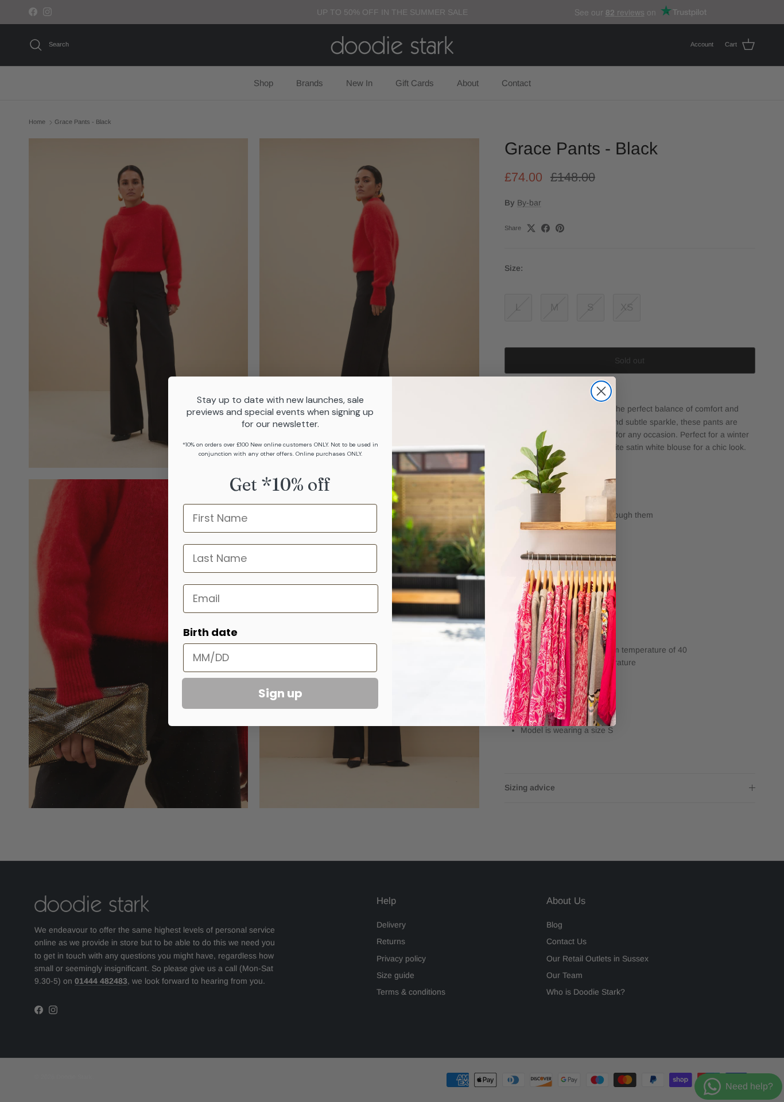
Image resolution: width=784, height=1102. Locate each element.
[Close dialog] (601, 391)
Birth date (210, 632)
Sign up (280, 693)
